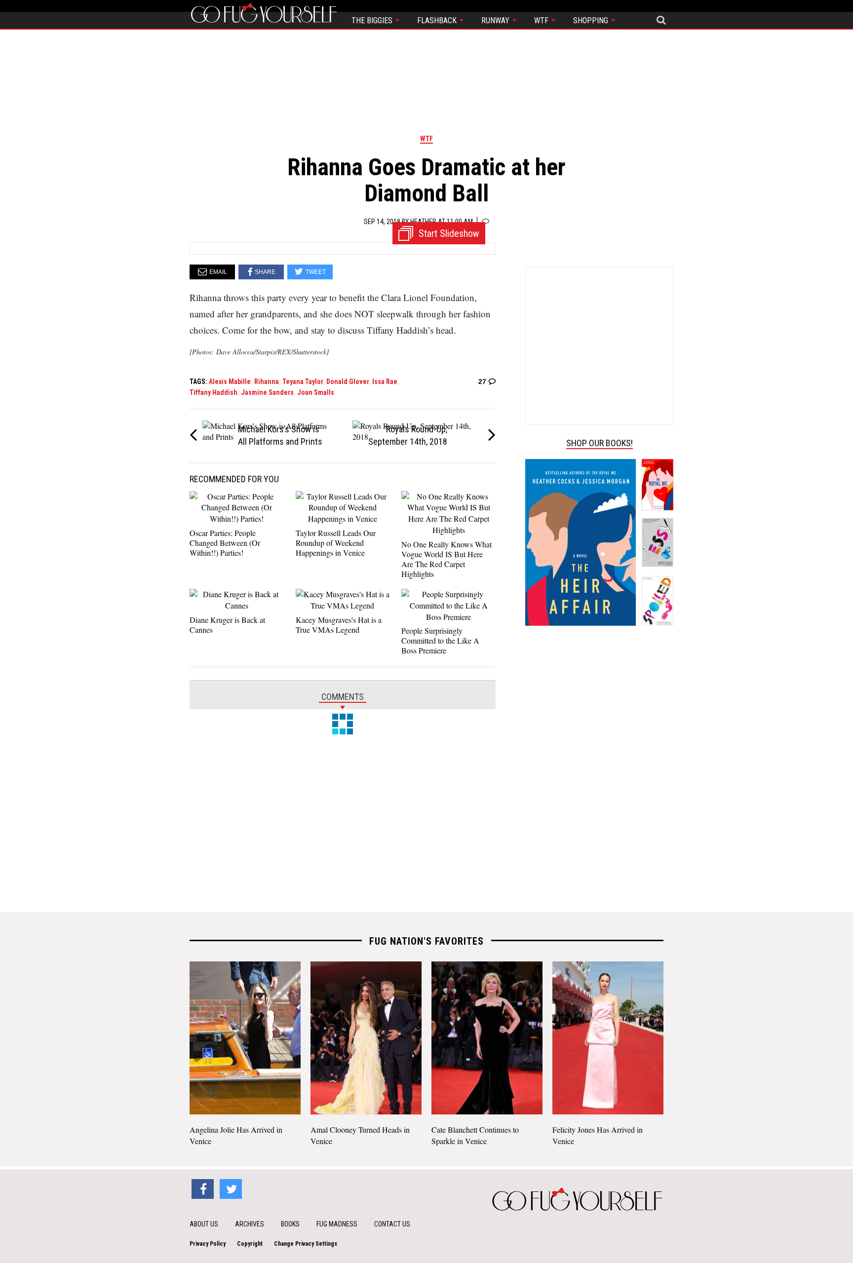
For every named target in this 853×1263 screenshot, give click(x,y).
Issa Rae (384, 381)
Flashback (438, 20)
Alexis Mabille (230, 381)
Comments (342, 696)
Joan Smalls (315, 392)
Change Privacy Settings (305, 1243)
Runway (496, 20)
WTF (542, 20)
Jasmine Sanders (267, 392)
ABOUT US (204, 1224)
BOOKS (290, 1224)
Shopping (591, 20)
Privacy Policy (208, 1243)
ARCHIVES (249, 1224)
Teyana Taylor (302, 381)
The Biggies (372, 20)
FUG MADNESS (336, 1224)
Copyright (250, 1243)
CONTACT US (392, 1224)
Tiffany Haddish (213, 392)
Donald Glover (347, 381)
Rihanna (266, 381)
